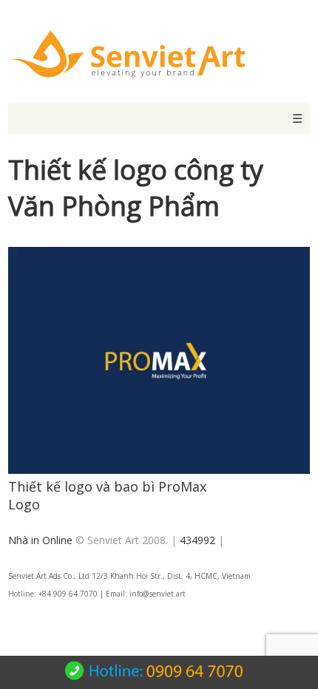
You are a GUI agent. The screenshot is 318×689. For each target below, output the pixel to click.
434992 (197, 540)
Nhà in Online (40, 540)
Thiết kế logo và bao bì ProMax (107, 486)
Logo (24, 504)
